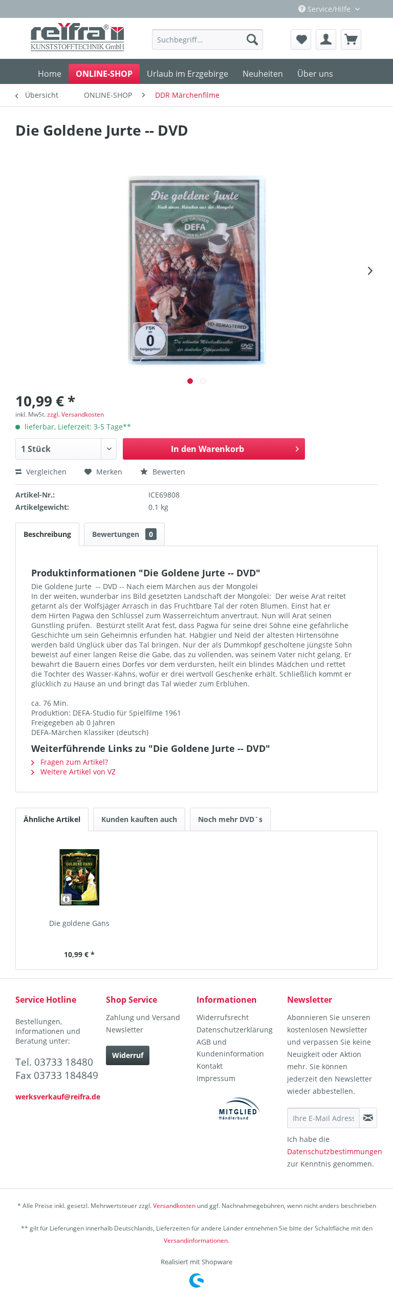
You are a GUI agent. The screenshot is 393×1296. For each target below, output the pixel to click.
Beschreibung (47, 534)
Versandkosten (174, 1205)
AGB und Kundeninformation (230, 1048)
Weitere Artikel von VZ (77, 771)
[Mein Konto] (326, 39)
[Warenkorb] (351, 39)
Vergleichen (45, 472)
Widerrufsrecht (222, 1017)
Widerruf (127, 1055)
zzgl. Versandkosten (75, 414)
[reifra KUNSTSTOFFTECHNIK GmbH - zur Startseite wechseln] (78, 38)
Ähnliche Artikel (52, 819)
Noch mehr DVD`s (230, 819)
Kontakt (209, 1066)
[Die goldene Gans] (79, 877)
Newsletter (124, 1029)
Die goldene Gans (79, 923)
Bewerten (167, 472)
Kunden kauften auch (139, 819)
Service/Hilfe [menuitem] (329, 9)
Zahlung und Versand (143, 1017)
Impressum (215, 1078)
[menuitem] (207, 39)
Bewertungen (122, 534)
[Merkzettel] (301, 39)
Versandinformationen (196, 1240)
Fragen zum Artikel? (73, 762)
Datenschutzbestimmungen (334, 1151)
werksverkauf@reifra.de (57, 1096)
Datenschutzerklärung (234, 1029)
